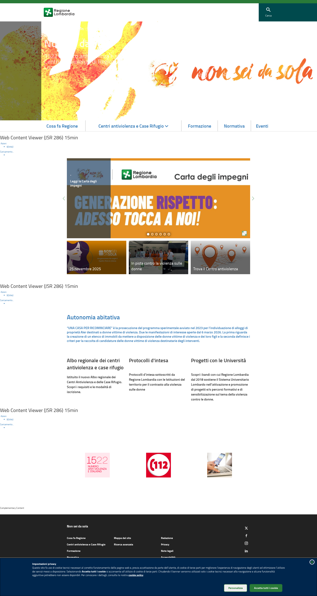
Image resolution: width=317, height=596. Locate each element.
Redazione (167, 538)
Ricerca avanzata (123, 544)
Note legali (167, 551)
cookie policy (135, 575)
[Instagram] (246, 543)
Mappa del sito (122, 538)
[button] (268, 12)
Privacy (165, 544)
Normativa (73, 557)
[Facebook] (246, 536)
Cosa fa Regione (76, 538)
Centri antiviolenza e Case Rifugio (86, 544)
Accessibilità (168, 557)
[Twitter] (246, 528)
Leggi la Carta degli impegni (83, 183)
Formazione (73, 551)
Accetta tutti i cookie (266, 588)
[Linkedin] (246, 551)
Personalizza (235, 588)
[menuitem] (162, 146)
